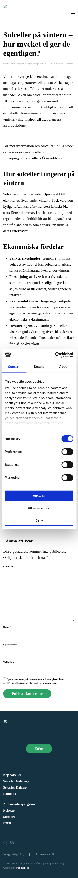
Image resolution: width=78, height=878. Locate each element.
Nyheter (69, 63)
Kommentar (9, 566)
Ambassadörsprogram (19, 804)
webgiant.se (22, 867)
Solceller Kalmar (15, 787)
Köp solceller (12, 775)
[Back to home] (31, 12)
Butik (7, 823)
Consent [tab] (14, 366)
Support (9, 816)
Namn (7, 627)
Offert (39, 748)
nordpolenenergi (22, 63)
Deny (39, 520)
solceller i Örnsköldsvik (43, 158)
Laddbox (9, 793)
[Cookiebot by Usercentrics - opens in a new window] (55, 355)
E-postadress (10, 644)
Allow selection (39, 508)
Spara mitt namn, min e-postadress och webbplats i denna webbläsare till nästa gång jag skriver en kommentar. (34, 681)
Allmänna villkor (46, 854)
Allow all (39, 496)
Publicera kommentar (27, 693)
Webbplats (8, 662)
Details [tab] (39, 366)
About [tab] (63, 366)
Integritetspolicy (13, 854)
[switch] (67, 451)
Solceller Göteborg (16, 781)
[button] (73, 12)
